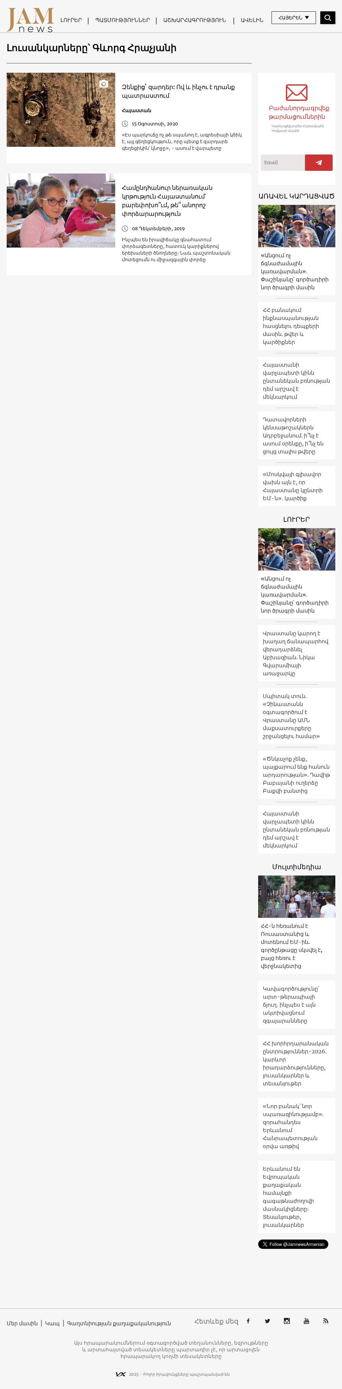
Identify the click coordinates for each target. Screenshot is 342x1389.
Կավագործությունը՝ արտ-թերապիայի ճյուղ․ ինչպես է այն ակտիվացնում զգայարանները (291, 1004)
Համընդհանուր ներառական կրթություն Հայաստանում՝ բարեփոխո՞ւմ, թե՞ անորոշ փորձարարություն (167, 201)
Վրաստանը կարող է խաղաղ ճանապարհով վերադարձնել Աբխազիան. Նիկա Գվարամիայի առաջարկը (295, 653)
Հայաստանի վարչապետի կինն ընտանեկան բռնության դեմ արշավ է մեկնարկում (296, 380)
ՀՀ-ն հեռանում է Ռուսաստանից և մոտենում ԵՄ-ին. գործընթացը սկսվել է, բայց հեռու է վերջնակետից (291, 946)
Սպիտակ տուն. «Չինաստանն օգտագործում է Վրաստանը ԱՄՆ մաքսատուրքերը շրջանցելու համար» (291, 716)
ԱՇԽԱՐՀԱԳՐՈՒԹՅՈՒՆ (194, 20)
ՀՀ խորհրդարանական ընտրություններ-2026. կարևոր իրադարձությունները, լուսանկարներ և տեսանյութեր (296, 1063)
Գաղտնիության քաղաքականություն (119, 1323)
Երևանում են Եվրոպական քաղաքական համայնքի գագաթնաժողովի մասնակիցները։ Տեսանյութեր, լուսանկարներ (288, 1196)
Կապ (52, 1323)
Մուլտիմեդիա (296, 866)
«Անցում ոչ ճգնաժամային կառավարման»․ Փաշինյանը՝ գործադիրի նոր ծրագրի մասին (295, 271)
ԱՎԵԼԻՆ (252, 20)
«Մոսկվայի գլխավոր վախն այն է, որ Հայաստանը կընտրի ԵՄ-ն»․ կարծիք (293, 486)
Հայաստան (136, 110)
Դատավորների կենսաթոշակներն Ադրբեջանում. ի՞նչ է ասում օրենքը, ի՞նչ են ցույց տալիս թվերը (293, 435)
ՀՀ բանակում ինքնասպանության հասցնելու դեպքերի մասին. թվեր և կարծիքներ (291, 326)
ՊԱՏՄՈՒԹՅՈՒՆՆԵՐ (122, 20)
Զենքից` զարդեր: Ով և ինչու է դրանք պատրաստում (178, 91)
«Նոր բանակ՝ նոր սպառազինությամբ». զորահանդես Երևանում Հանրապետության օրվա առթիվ (293, 1126)
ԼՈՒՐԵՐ (71, 20)
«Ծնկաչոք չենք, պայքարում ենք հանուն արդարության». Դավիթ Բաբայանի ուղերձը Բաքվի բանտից (296, 774)
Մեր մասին (22, 1323)
